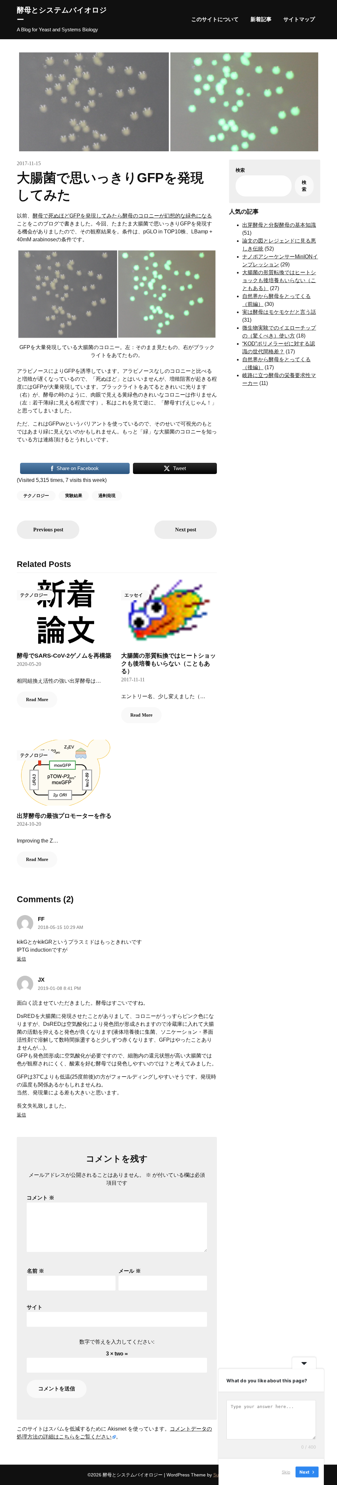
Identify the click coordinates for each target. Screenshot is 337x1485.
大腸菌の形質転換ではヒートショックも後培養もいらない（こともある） (168, 663)
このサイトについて (215, 19)
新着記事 (261, 19)
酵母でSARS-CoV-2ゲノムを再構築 (64, 655)
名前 (35, 1271)
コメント (40, 1198)
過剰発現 (107, 495)
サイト (34, 1307)
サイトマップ (299, 19)
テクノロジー (36, 495)
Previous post (48, 529)
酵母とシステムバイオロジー (62, 15)
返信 (21, 959)
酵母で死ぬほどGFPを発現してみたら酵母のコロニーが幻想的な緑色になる (122, 216)
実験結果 (73, 495)
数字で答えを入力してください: (116, 1342)
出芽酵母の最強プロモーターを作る (64, 816)
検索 (240, 170)
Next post (185, 529)
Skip (286, 1471)
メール (129, 1271)
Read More (37, 699)
